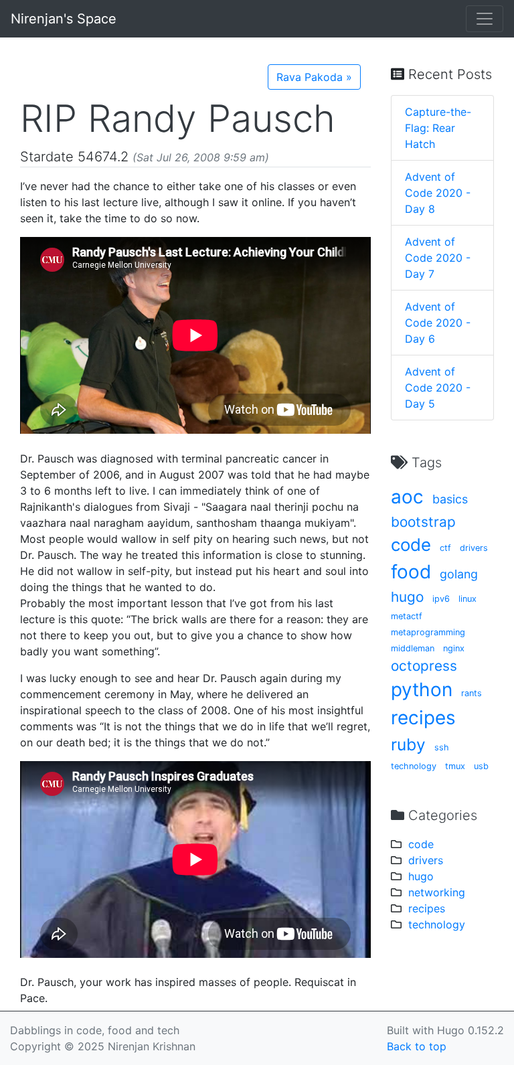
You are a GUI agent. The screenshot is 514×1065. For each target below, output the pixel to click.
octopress (424, 665)
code (411, 544)
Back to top (416, 1046)
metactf (406, 616)
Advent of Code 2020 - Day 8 (437, 193)
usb (481, 766)
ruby (408, 744)
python (421, 689)
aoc (407, 496)
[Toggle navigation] (484, 18)
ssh (441, 747)
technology (413, 766)
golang (459, 574)
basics (450, 499)
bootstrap (423, 521)
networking (436, 892)
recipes (423, 717)
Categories (440, 815)
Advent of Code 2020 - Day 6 (437, 322)
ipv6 (441, 599)
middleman (412, 648)
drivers (474, 548)
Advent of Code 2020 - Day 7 (437, 257)
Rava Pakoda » (314, 77)
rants (471, 693)
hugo (407, 596)
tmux (455, 766)
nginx (453, 648)
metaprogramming (428, 632)
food (411, 571)
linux (467, 599)
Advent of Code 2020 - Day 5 (437, 387)
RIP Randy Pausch (177, 118)
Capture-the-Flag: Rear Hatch (438, 128)
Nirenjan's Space (63, 19)
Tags (425, 463)
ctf (445, 548)
